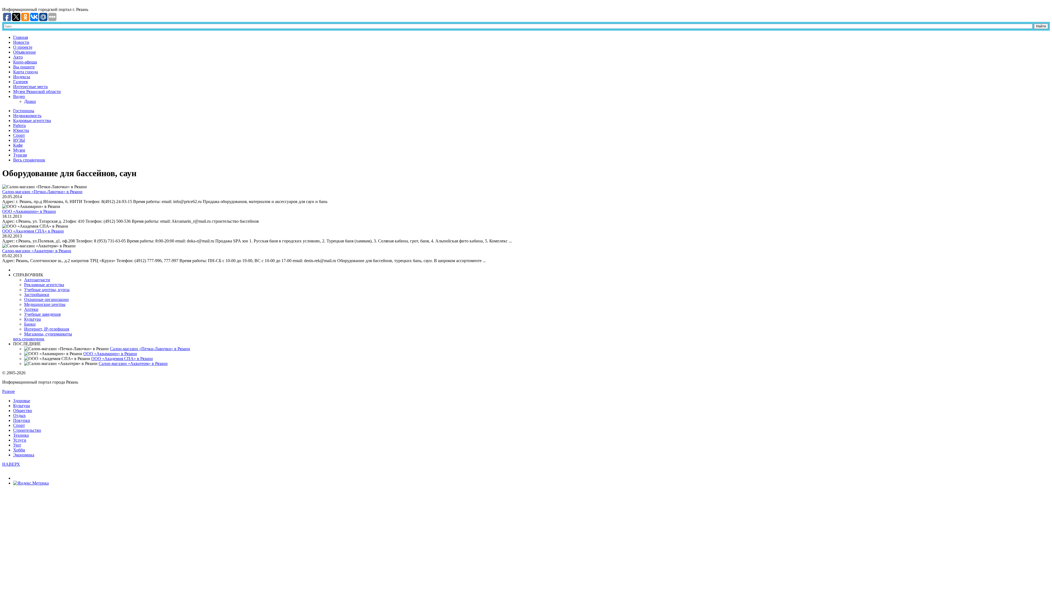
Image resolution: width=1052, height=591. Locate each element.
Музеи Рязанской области (37, 91)
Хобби (19, 450)
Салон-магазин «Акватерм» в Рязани (36, 250)
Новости (21, 42)
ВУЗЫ (19, 140)
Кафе (18, 145)
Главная (20, 37)
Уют (17, 445)
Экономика (23, 455)
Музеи (19, 150)
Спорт (19, 135)
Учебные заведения (42, 314)
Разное (8, 391)
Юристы (21, 130)
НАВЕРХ (11, 464)
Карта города (25, 71)
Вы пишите (24, 67)
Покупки (21, 420)
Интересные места (30, 86)
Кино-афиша (25, 62)
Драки (30, 101)
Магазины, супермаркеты (48, 334)
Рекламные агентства (44, 284)
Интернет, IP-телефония (46, 329)
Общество (22, 410)
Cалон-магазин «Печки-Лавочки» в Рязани (42, 191)
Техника (21, 435)
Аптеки (31, 309)
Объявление (24, 52)
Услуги (19, 440)
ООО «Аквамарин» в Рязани (29, 211)
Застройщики (36, 294)
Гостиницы (23, 110)
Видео (19, 96)
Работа (19, 125)
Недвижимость (27, 115)
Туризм (20, 155)
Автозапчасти (37, 279)
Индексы (21, 76)
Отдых (19, 415)
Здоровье (21, 400)
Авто (18, 57)
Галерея (20, 81)
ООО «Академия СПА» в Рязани (33, 231)
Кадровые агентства (32, 120)
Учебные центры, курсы (47, 289)
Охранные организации (46, 299)
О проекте (22, 47)
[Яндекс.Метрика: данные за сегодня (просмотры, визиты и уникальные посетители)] (31, 483)
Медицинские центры (44, 304)
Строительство (27, 430)
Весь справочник (29, 160)
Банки (30, 324)
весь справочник (28, 339)
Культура (32, 319)
